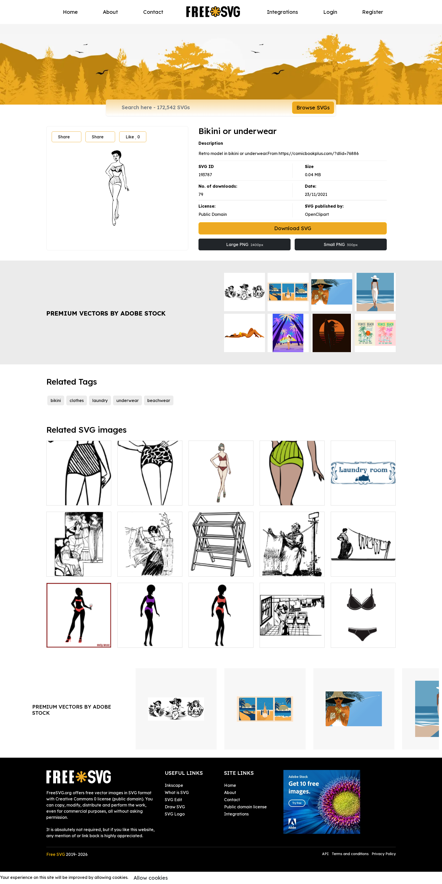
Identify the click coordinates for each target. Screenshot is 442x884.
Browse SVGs (313, 107)
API (326, 854)
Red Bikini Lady (209, 498)
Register (372, 12)
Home (70, 12)
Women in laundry (70, 569)
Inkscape (174, 785)
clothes (77, 400)
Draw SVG (175, 806)
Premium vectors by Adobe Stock (105, 313)
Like (133, 136)
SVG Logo (175, 813)
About (110, 12)
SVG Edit (173, 799)
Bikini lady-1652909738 (288, 498)
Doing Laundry (351, 569)
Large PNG (244, 244)
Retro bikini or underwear (148, 498)
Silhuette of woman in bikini (150, 637)
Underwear (347, 640)
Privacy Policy (384, 854)
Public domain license (245, 806)
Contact (153, 12)
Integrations (282, 12)
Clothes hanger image (216, 569)
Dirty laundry (278, 569)
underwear (127, 400)
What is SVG (177, 792)
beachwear (158, 400)
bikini (56, 400)
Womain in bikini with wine (77, 640)
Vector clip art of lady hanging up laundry (149, 566)
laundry (100, 400)
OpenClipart (317, 214)
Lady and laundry (283, 640)
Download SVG (292, 228)
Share (64, 136)
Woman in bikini (209, 640)
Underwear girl (67, 498)
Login (330, 12)
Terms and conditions (350, 854)
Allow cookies (151, 878)
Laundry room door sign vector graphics (363, 495)
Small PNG (341, 244)
